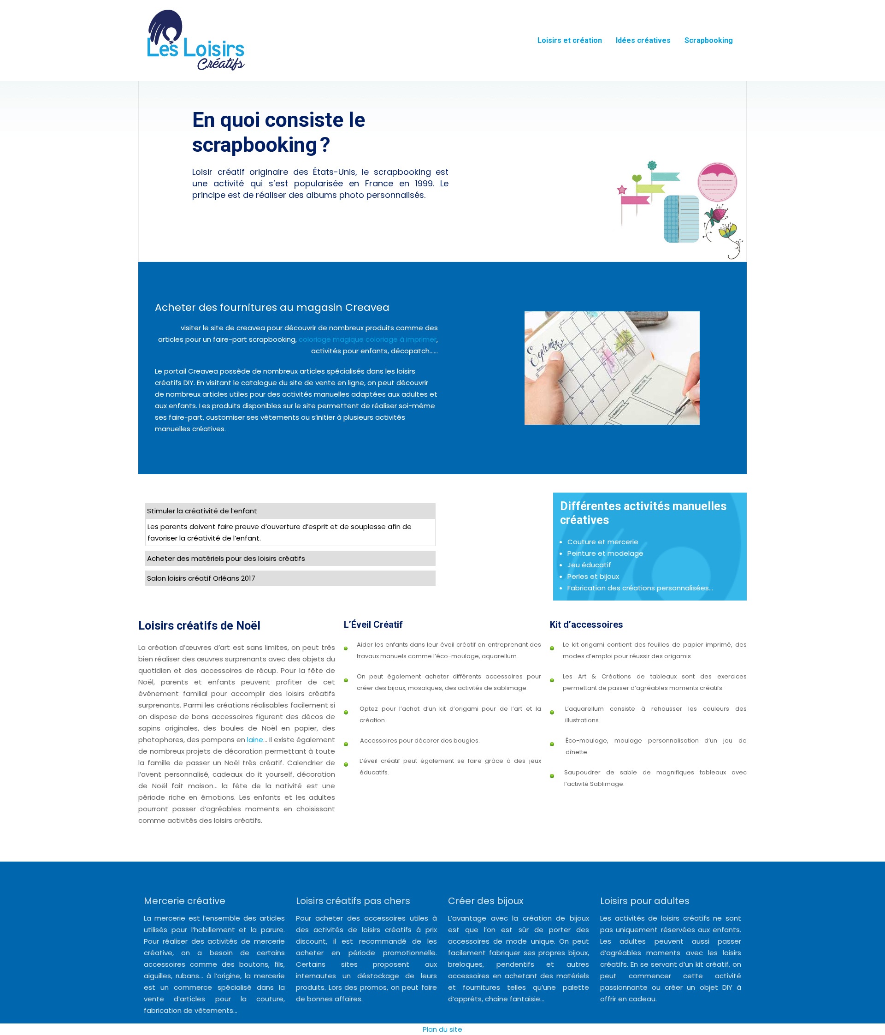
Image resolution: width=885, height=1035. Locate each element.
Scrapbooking (708, 40)
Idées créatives (643, 40)
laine (255, 739)
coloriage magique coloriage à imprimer (368, 339)
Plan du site (442, 1029)
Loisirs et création (569, 40)
